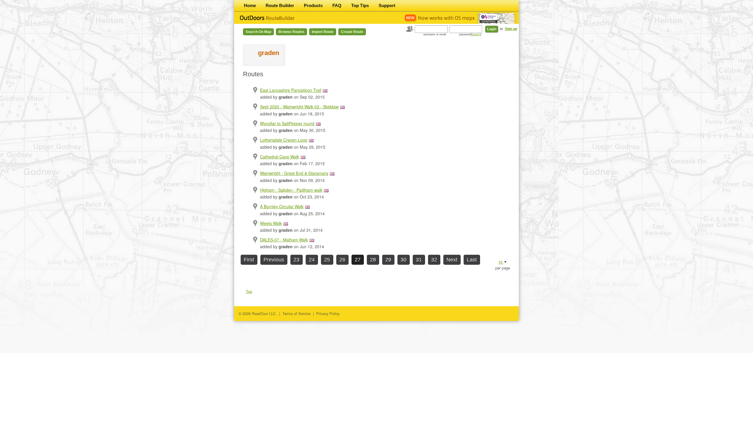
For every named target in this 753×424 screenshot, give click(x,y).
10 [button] (501, 262)
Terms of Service (296, 313)
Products (313, 5)
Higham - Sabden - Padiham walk (291, 190)
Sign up (511, 29)
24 (312, 260)
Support (387, 5)
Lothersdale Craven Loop (283, 140)
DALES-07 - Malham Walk (284, 240)
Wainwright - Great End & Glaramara (294, 173)
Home (250, 5)
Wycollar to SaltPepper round (287, 123)
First (249, 260)
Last (472, 260)
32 (434, 260)
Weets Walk (271, 223)
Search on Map (258, 32)
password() (470, 34)
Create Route (352, 32)
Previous (274, 260)
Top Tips (360, 5)
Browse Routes (291, 32)
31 (419, 260)
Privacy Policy (327, 313)
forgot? (476, 34)
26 (342, 260)
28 (373, 260)
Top (249, 291)
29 (388, 260)
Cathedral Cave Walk (279, 157)
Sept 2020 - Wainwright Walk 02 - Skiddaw (299, 107)
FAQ (336, 5)
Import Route (323, 32)
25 (327, 260)
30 (404, 260)
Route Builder (280, 5)
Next (452, 260)
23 (296, 260)
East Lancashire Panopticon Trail (290, 90)
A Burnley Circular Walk (282, 206)
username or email (434, 34)
